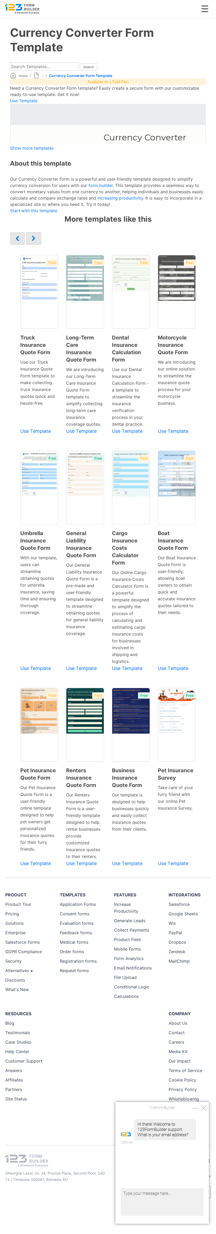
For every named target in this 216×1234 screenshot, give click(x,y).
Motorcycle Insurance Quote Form (173, 345)
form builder (100, 185)
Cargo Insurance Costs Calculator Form (125, 548)
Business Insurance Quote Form (127, 777)
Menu (205, 9)
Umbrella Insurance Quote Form (35, 540)
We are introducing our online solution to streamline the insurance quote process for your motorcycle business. (176, 382)
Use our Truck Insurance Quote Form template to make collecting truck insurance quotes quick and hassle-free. (37, 382)
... (42, 76)
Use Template (23, 100)
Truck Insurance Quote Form (35, 345)
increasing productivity (120, 198)
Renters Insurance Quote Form (81, 777)
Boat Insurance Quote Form (173, 540)
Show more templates (32, 148)
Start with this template (33, 210)
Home (23, 76)
